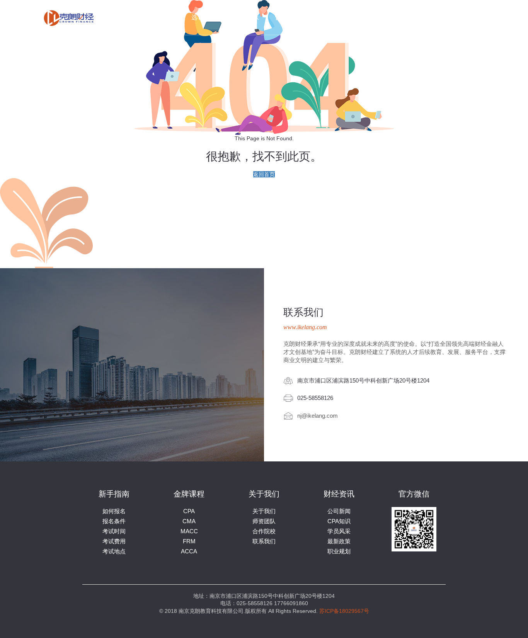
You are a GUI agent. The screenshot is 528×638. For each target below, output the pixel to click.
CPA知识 (339, 521)
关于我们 (330, 17)
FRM (189, 541)
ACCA (189, 551)
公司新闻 (339, 511)
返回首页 (264, 174)
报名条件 (114, 521)
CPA (189, 511)
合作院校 (288, 17)
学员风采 (339, 531)
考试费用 (114, 541)
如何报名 (114, 511)
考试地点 (114, 551)
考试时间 (114, 531)
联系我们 (413, 17)
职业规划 (339, 551)
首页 (169, 17)
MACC (189, 531)
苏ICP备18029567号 (344, 611)
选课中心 (204, 17)
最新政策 (339, 541)
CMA (189, 521)
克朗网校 (455, 17)
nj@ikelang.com (317, 415)
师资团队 (246, 17)
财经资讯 (371, 17)
